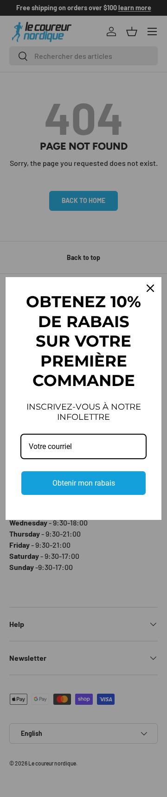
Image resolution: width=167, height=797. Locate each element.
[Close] (150, 288)
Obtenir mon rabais (83, 483)
